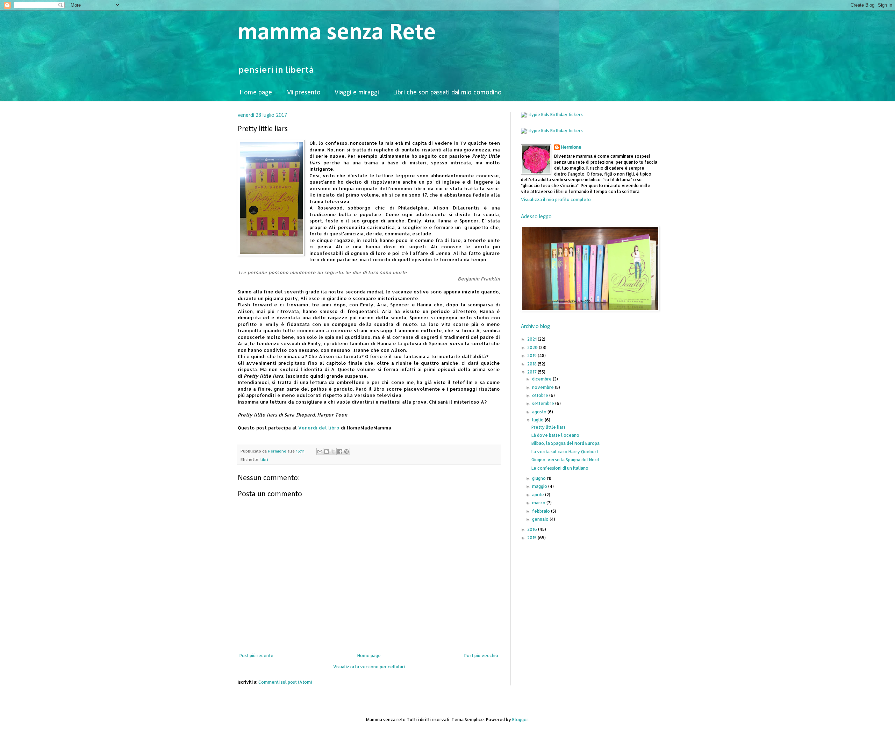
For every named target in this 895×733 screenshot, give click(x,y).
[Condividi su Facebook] (339, 451)
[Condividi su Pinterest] (346, 451)
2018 (532, 363)
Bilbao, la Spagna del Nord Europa (565, 443)
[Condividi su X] (333, 451)
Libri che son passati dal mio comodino (447, 92)
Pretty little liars (548, 427)
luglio (538, 419)
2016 (532, 529)
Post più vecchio (481, 655)
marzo (539, 502)
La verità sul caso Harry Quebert (564, 451)
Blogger (520, 719)
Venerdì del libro (318, 427)
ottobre (540, 395)
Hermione (571, 147)
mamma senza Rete (337, 33)
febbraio (541, 511)
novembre (543, 387)
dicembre (542, 379)
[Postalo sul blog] (326, 451)
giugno (539, 478)
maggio (540, 486)
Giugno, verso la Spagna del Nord (565, 459)
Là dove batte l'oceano (555, 435)
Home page (255, 92)
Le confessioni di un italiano (559, 468)
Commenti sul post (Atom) (285, 682)
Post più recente (256, 655)
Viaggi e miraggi (357, 92)
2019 (532, 355)
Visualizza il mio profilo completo (556, 199)
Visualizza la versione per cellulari (369, 666)
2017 (532, 372)
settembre (543, 403)
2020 (533, 347)
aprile (538, 494)
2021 (532, 339)
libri (264, 459)
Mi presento (303, 92)
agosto (539, 411)
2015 (532, 537)
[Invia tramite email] (319, 451)
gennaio (541, 519)
